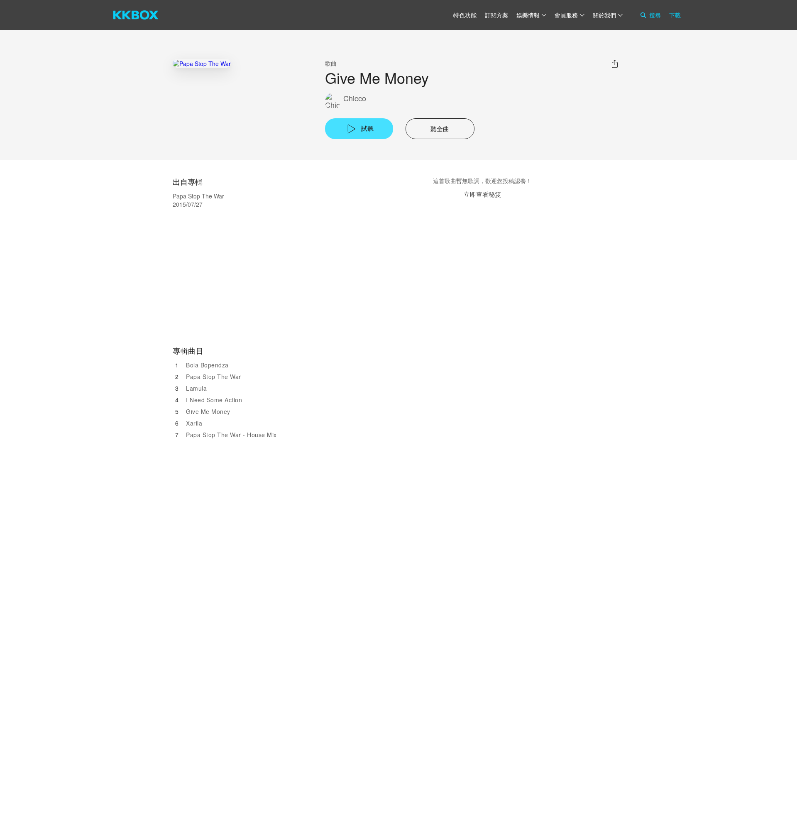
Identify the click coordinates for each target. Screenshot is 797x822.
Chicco (354, 98)
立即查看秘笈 (482, 194)
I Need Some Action (214, 400)
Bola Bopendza (207, 365)
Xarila (194, 423)
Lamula (196, 388)
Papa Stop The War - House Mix (231, 435)
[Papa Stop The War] (202, 63)
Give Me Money (208, 411)
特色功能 (465, 15)
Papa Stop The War (213, 376)
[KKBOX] (136, 15)
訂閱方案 (496, 15)
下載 (675, 15)
